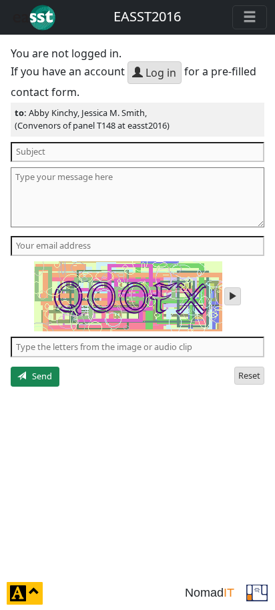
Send (39, 376)
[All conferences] (257, 592)
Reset (249, 375)
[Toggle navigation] (249, 17)
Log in (159, 72)
